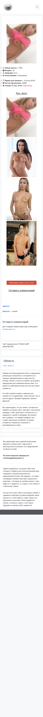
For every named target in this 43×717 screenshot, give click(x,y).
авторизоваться (8, 329)
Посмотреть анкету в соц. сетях (21, 283)
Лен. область (9, 366)
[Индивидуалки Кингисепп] (8, 7)
